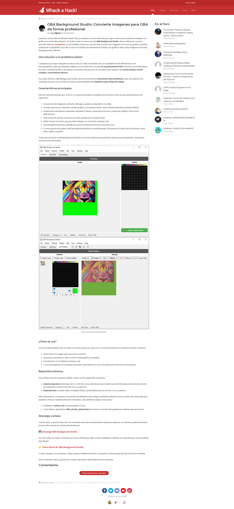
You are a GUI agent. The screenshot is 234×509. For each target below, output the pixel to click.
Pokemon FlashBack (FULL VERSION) (175, 55)
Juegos (162, 10)
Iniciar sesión (190, 2)
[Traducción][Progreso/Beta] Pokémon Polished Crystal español (179, 65)
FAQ (53, 2)
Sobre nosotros (62, 2)
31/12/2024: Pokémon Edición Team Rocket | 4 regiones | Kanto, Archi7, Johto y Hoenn (178, 34)
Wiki (193, 10)
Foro (185, 10)
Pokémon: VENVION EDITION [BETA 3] (179, 120)
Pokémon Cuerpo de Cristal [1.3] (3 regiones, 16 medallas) (179, 101)
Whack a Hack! (47, 18)
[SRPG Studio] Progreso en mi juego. (177, 90)
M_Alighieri (56, 33)
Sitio (153, 10)
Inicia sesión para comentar (94, 473)
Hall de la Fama (44, 2)
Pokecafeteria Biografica (174, 45)
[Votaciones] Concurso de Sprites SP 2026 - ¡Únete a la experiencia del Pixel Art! (178, 78)
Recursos (174, 10)
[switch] (117, 502)
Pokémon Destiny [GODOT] (175, 110)
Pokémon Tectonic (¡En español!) (178, 129)
